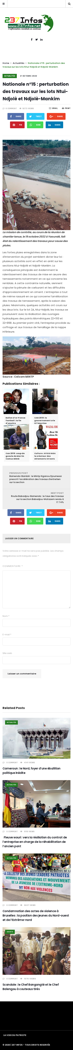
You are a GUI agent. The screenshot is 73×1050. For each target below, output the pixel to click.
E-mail (7, 634)
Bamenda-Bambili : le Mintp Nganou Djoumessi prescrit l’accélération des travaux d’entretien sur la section (35, 477)
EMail (55, 108)
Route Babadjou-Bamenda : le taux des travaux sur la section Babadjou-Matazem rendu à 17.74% (37, 497)
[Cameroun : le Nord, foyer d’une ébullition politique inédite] (36, 738)
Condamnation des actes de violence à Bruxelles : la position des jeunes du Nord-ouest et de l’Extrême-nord (36, 915)
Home (6, 63)
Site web (7, 653)
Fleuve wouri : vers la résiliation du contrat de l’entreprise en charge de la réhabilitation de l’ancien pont (35, 841)
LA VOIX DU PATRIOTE (14, 1035)
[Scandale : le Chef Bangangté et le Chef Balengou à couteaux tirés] (36, 951)
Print (67, 108)
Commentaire (13, 566)
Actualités (18, 63)
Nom (6, 616)
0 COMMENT (11, 108)
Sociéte (10, 932)
